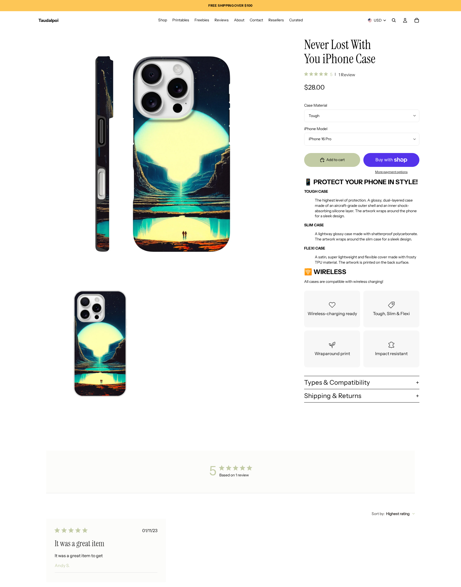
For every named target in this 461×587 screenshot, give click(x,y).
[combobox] (393, 513)
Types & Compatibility (337, 382)
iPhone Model (315, 128)
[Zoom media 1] (163, 154)
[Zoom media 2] (100, 343)
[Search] (394, 20)
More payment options (391, 172)
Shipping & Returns (332, 396)
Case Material (315, 105)
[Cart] (417, 20)
